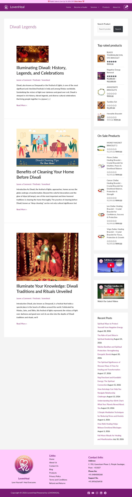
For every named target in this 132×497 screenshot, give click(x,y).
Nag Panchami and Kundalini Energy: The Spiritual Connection (109, 381)
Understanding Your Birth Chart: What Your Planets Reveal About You (111, 404)
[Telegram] (105, 493)
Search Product (104, 24)
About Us (116, 7)
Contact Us (53, 466)
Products (106, 7)
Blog (51, 470)
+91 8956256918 (95, 482)
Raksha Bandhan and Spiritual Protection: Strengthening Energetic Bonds (110, 350)
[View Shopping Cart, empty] (126, 7)
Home (68, 7)
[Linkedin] (101, 493)
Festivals (36, 80)
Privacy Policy (55, 476)
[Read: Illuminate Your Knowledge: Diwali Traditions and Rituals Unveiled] (47, 257)
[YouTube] (93, 493)
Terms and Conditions (58, 480)
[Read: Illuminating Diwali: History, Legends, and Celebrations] (32, 54)
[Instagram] (97, 493)
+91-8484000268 (95, 475)
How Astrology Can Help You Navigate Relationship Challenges (109, 393)
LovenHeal (17, 7)
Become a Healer (80, 7)
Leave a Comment (23, 80)
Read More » (21, 105)
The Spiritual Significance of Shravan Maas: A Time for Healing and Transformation (109, 366)
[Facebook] (89, 493)
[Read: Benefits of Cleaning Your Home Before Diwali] (47, 147)
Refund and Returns (57, 483)
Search (118, 29)
